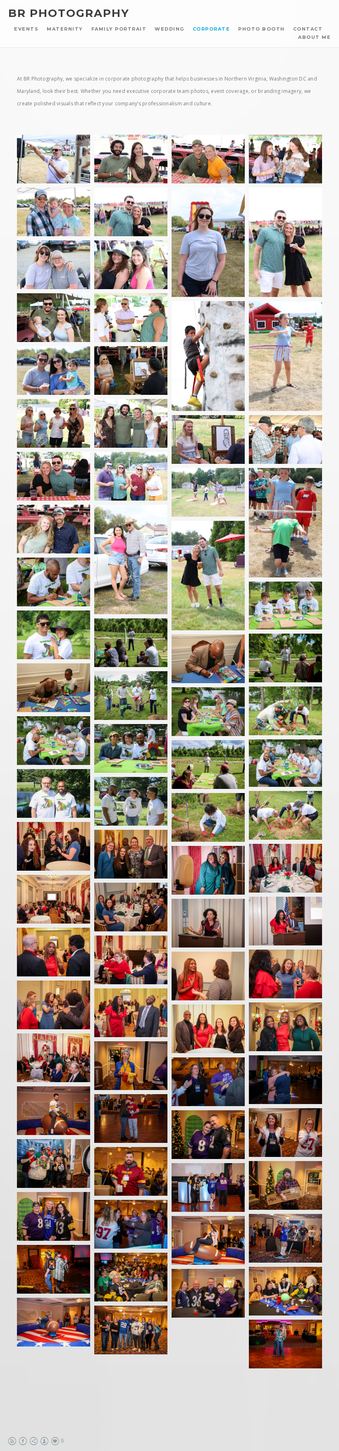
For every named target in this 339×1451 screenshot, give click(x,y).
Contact (308, 29)
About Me (314, 37)
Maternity (65, 29)
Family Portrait (119, 29)
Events (26, 29)
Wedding (169, 29)
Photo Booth (261, 29)
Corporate (211, 29)
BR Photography (68, 13)
